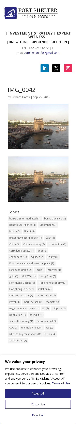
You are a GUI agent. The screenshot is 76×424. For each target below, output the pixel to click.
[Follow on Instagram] (68, 68)
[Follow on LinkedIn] (45, 68)
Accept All (38, 393)
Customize (38, 404)
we (49, 327)
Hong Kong (48, 276)
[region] (38, 389)
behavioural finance (22, 225)
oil (45, 308)
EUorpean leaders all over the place (31, 263)
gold (13, 276)
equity (52, 257)
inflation (44, 289)
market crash (33, 302)
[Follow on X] (56, 68)
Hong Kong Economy (52, 282)
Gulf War (28, 276)
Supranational (46, 321)
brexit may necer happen (25, 237)
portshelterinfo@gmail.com (41, 53)
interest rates (46, 295)
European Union (20, 270)
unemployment (31, 327)
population (17, 315)
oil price (59, 308)
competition (57, 244)
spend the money (21, 321)
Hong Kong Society (21, 289)
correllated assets (21, 250)
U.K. (13, 327)
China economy (34, 244)
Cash (50, 237)
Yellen (50, 334)
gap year (54, 270)
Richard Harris (21, 97)
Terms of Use (61, 383)
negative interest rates (23, 308)
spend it (36, 315)
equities (37, 257)
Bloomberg (48, 225)
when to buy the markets (25, 334)
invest (14, 302)
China (14, 244)
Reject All (38, 415)
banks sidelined (55, 218)
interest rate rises (21, 295)
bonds (14, 231)
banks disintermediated (24, 218)
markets (52, 302)
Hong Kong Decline (22, 282)
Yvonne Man (18, 340)
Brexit (29, 231)
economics (18, 257)
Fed (39, 270)
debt (41, 250)
